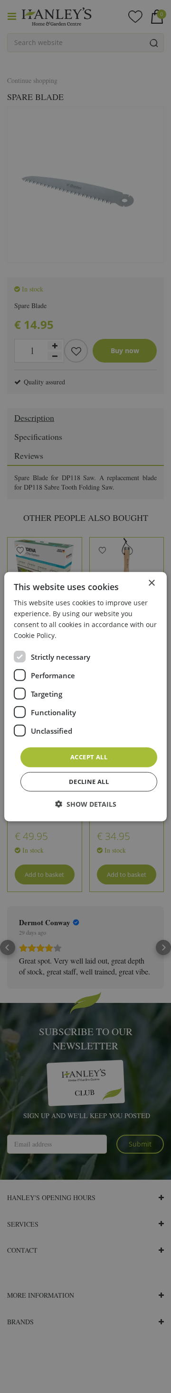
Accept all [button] (88, 757)
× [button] (151, 582)
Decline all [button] (89, 781)
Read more (75, 635)
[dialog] (85, 696)
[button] (85, 804)
